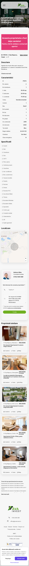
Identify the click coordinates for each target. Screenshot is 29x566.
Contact (18, 529)
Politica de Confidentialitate (14, 536)
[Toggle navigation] (4, 5)
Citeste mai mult (6, 73)
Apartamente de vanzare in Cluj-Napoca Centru (12, 483)
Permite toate (21, 558)
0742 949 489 (18, 277)
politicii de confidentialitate (14, 308)
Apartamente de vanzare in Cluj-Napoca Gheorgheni (13, 490)
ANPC (14, 533)
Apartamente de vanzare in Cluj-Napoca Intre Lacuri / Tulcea (13, 488)
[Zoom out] (26, 261)
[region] (14, 247)
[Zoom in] (26, 258)
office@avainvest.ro (15, 521)
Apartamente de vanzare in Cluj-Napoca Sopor (12, 485)
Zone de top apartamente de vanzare (12, 481)
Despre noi (21, 526)
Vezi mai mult (5, 494)
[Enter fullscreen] (26, 233)
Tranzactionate (11, 529)
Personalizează (14, 562)
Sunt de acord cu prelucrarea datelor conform (13, 307)
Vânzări (10, 526)
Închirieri (15, 526)
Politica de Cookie (14, 538)
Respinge (8, 558)
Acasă (5, 526)
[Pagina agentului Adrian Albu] (7, 275)
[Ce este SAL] (14, 544)
